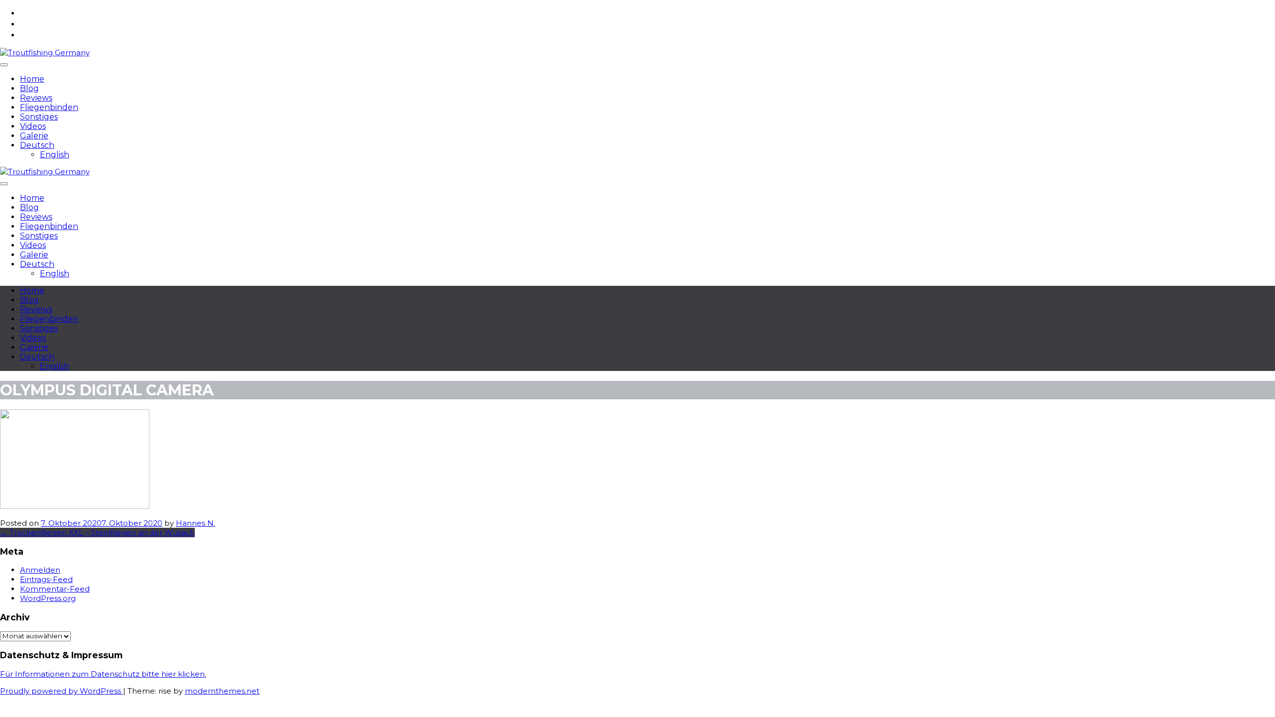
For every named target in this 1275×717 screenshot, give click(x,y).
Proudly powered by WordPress (61, 691)
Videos (33, 126)
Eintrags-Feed (46, 579)
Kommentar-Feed (55, 589)
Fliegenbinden (49, 107)
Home (32, 79)
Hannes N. (195, 523)
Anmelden (40, 570)
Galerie (34, 135)
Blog (29, 88)
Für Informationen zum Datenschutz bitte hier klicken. (103, 674)
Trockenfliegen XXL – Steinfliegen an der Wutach (97, 532)
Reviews (36, 98)
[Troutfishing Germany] (45, 52)
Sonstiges (39, 116)
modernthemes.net (222, 691)
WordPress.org (48, 598)
